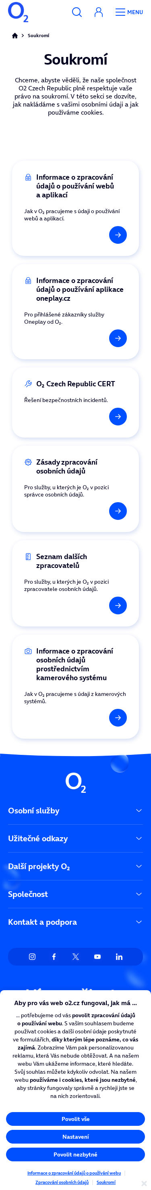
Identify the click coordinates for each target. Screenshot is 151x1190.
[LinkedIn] (119, 957)
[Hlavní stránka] (15, 35)
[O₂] (18, 12)
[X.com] (76, 957)
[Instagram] (32, 957)
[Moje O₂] (98, 12)
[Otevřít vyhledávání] (77, 12)
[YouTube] (97, 957)
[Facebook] (54, 957)
